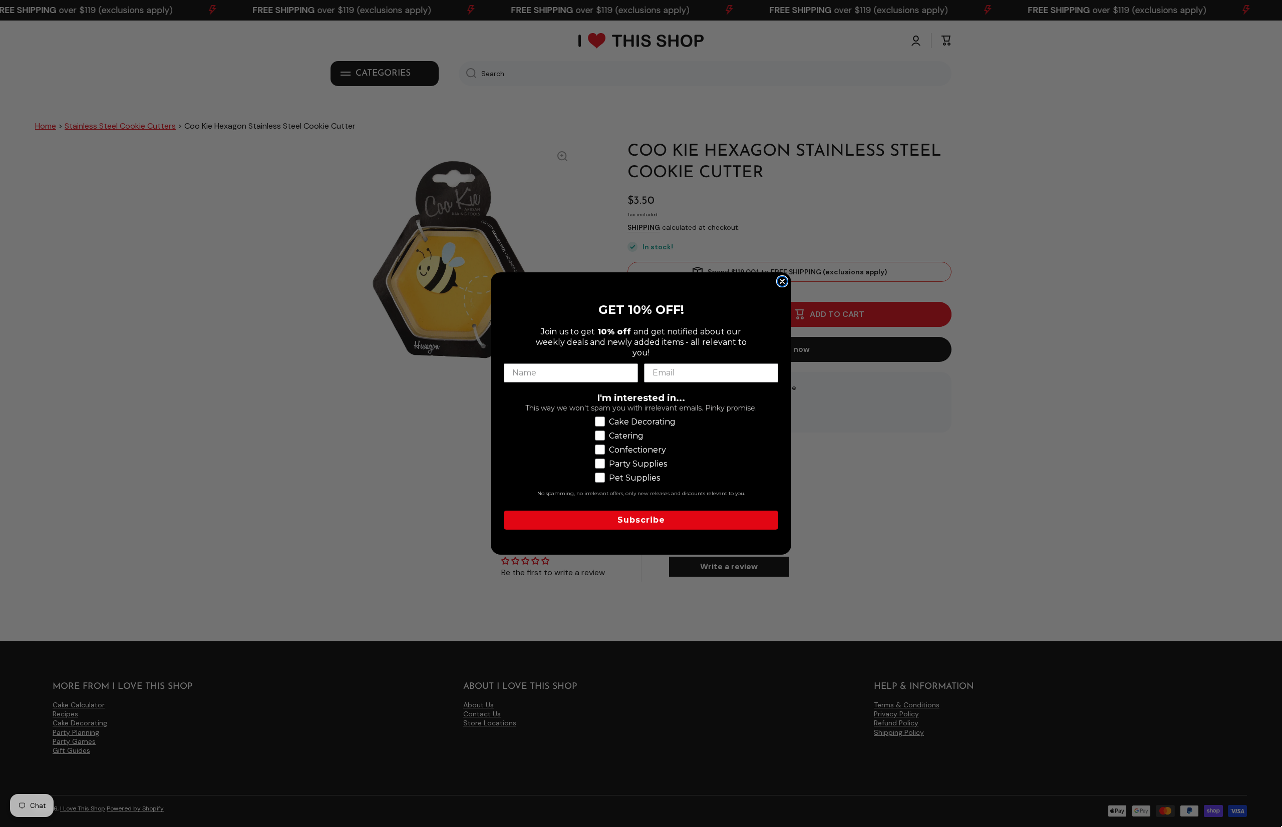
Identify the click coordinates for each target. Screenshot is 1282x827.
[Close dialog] (782, 281)
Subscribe (641, 520)
